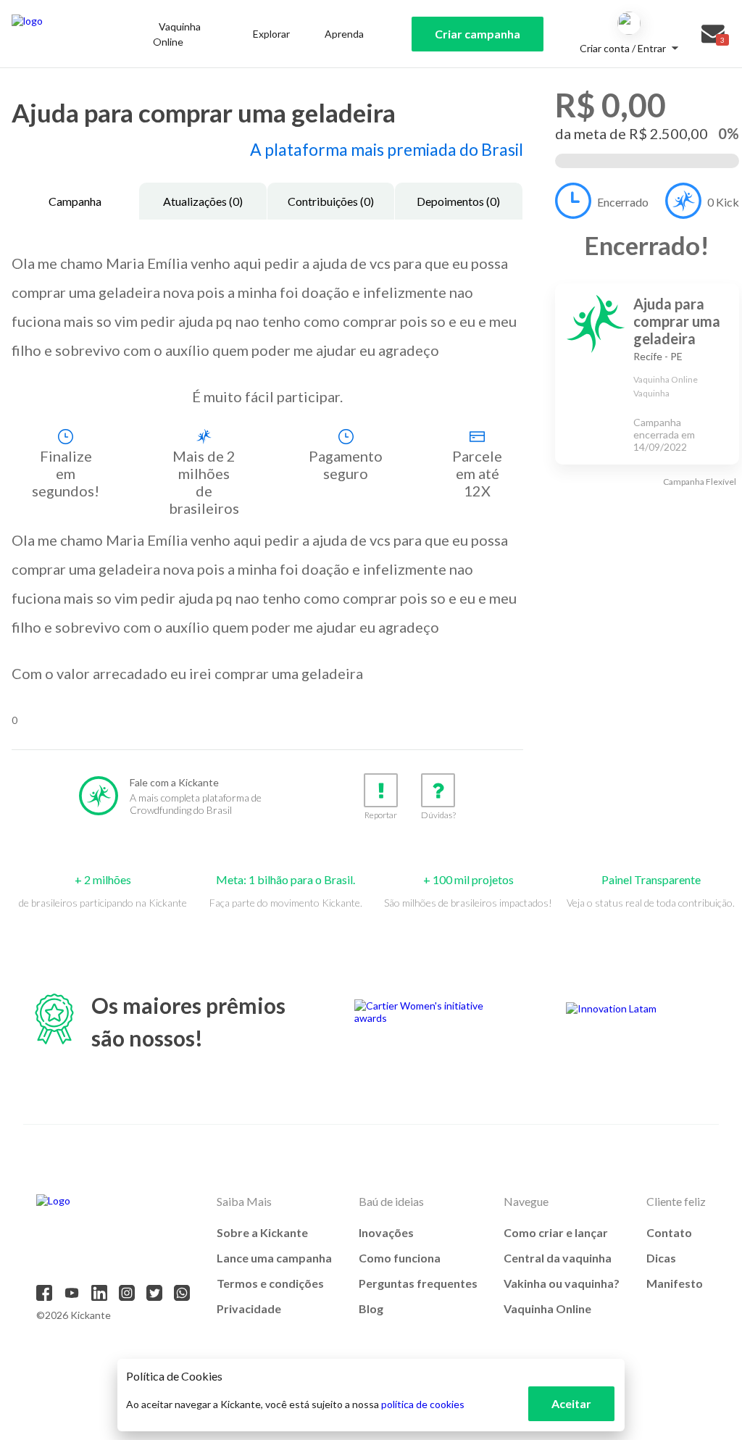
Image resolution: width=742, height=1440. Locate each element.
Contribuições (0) (331, 201)
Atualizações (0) (203, 201)
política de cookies (422, 1404)
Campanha (75, 201)
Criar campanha (477, 34)
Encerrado (623, 202)
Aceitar (571, 1403)
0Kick (723, 202)
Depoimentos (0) (458, 201)
